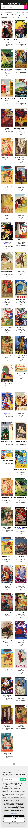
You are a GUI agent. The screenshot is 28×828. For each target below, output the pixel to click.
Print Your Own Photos (14, 1)
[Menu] (2, 4)
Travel (23, 12)
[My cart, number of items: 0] (26, 4)
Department (4, 17)
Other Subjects (9, 12)
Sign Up (23, 779)
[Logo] (14, 3)
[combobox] (12, 7)
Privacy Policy (14, 813)
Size (18, 17)
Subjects (3, 12)
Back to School (17, 12)
